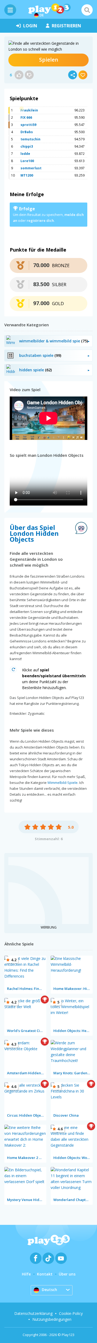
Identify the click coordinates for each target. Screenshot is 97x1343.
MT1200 (26, 175)
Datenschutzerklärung (33, 1313)
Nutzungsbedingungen (51, 1319)
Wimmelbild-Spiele (62, 782)
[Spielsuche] (87, 10)
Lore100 (27, 161)
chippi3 (26, 146)
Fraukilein (29, 110)
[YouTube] (61, 1258)
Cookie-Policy (71, 1313)
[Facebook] (35, 1258)
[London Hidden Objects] (48, 46)
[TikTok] (48, 1258)
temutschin (30, 139)
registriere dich (40, 220)
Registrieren (66, 26)
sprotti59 (28, 124)
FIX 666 (26, 117)
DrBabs (26, 132)
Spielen (48, 59)
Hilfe (26, 1274)
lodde (25, 153)
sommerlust (30, 168)
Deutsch (49, 1289)
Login (30, 26)
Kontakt (45, 1274)
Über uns (67, 1274)
